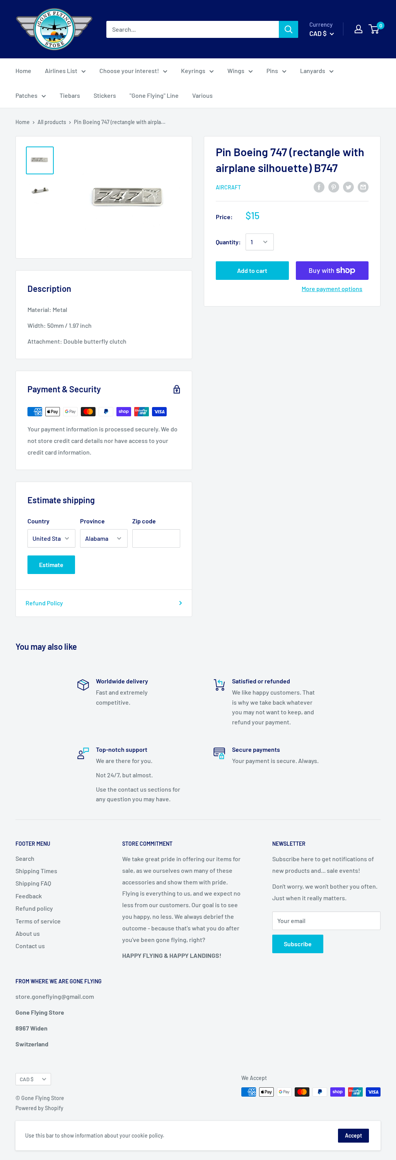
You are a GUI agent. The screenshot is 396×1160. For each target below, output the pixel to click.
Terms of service (38, 921)
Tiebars (70, 95)
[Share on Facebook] (319, 186)
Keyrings (193, 70)
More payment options (332, 288)
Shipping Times (36, 870)
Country (38, 521)
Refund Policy (44, 602)
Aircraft (228, 187)
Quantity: (228, 241)
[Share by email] (363, 186)
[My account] (358, 29)
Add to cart (252, 270)
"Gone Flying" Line (154, 95)
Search (24, 858)
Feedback (28, 895)
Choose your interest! (129, 70)
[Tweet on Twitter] (348, 186)
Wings (235, 70)
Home (23, 70)
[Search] (288, 29)
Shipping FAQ (33, 883)
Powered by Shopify (39, 1108)
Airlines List (61, 70)
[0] (374, 29)
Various (202, 95)
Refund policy (34, 908)
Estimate (51, 564)
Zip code (144, 521)
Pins (272, 70)
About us (27, 933)
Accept (353, 1135)
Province (92, 521)
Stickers (105, 95)
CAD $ (27, 1079)
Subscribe (298, 943)
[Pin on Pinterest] (333, 186)
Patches (26, 95)
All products (52, 122)
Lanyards (312, 70)
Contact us (30, 945)
